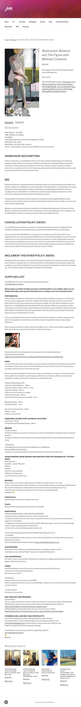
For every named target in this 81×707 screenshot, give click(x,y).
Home (7, 22)
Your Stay (26, 26)
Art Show (22, 22)
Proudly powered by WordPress (45, 702)
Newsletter (8, 26)
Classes (42, 22)
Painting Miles (47, 91)
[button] (36, 52)
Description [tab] (9, 122)
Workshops (32, 22)
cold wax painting (63, 87)
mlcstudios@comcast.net (14, 284)
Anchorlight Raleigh (49, 87)
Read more (9, 681)
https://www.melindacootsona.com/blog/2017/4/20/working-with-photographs (34, 357)
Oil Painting (68, 89)
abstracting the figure (65, 84)
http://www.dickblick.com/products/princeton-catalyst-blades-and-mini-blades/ (34, 611)
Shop (50, 22)
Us (13, 22)
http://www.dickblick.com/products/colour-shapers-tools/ (26, 607)
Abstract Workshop (49, 84)
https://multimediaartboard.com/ (47, 542)
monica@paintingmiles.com (15, 623)
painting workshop (59, 91)
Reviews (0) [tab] (19, 122)
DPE (17, 26)
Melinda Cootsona (56, 89)
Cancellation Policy (62, 22)
